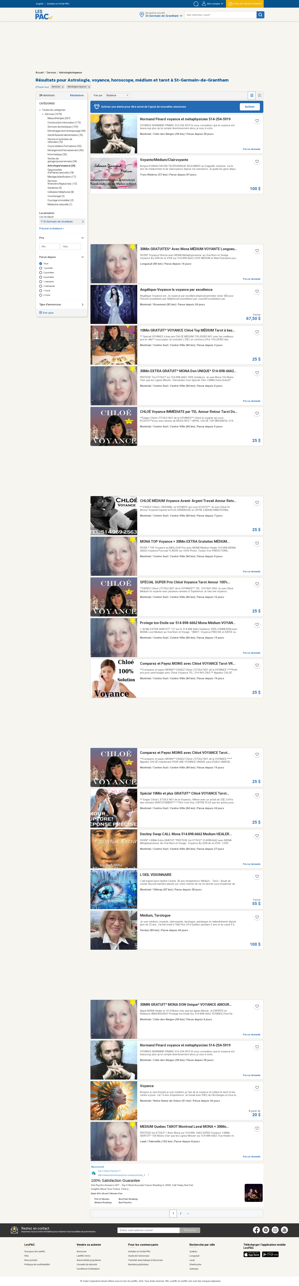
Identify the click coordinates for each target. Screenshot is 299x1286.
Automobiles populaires (89, 1260)
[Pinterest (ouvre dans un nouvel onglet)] (265, 1232)
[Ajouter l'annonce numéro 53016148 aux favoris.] (256, 373)
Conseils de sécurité (87, 1264)
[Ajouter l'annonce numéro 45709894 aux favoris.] (256, 1007)
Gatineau (193, 1268)
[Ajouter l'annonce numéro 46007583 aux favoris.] (256, 1129)
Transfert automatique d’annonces (145, 1260)
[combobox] (220, 14)
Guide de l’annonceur (138, 1255)
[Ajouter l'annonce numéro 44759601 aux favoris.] (256, 625)
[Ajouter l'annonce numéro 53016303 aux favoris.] (256, 251)
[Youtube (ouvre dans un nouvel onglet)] (285, 1232)
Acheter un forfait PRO (139, 1251)
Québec (193, 1251)
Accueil (40, 72)
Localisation (46, 213)
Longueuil (194, 1255)
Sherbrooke (195, 1264)
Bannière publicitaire (138, 1264)
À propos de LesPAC (34, 1251)
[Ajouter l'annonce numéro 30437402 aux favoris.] (256, 162)
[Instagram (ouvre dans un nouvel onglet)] (275, 1232)
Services (51, 72)
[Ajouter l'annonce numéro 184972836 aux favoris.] (256, 333)
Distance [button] (111, 95)
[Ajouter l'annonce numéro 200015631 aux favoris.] (256, 877)
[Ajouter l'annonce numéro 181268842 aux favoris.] (256, 755)
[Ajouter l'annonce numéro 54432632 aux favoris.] (256, 796)
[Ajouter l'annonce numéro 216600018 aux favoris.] (256, 292)
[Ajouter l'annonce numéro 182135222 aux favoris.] (256, 414)
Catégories (47, 103)
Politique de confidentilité (37, 1264)
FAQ (26, 1255)
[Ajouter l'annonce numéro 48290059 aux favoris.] (256, 122)
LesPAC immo (83, 1255)
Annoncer (81, 1251)
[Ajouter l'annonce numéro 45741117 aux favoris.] (256, 544)
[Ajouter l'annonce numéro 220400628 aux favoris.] (256, 1088)
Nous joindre (30, 1260)
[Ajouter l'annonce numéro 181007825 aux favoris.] (256, 666)
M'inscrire (190, 1230)
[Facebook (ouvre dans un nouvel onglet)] (256, 1232)
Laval (192, 1260)
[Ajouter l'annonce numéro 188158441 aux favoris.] (256, 836)
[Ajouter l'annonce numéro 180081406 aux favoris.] (256, 585)
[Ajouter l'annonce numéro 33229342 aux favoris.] (256, 918)
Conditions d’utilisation (88, 1268)
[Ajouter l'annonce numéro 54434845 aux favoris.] (256, 503)
